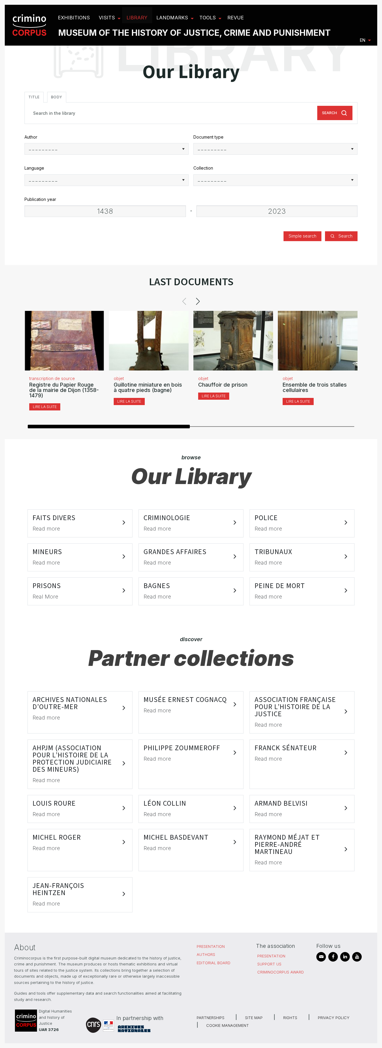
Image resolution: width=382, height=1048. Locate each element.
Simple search (302, 235)
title (34, 97)
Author (30, 136)
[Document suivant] (198, 301)
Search (329, 113)
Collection (203, 167)
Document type (208, 136)
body (56, 97)
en (362, 40)
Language (34, 167)
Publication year (40, 199)
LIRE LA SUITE (45, 406)
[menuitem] (30, 25)
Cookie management (227, 1025)
